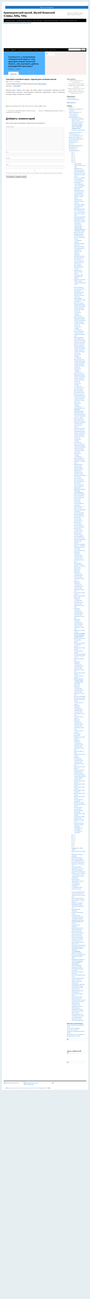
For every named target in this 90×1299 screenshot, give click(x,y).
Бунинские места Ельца (77, 857)
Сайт (7, 164)
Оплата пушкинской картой (73, 99)
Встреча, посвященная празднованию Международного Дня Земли (78, 982)
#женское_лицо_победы (74, 137)
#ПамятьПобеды (72, 147)
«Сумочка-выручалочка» (79, 550)
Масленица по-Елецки (79, 802)
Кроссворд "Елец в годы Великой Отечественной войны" (79, 174)
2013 (72, 843)
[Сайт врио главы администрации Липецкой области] (52, 1083)
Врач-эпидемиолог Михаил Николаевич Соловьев (78, 267)
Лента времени (44, 50)
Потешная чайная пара (79, 171)
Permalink (43, 106)
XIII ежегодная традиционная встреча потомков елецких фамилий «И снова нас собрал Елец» (79, 293)
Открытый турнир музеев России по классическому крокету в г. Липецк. (79, 415)
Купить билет (53, 50)
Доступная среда (37, 20)
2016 (72, 838)
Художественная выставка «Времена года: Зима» (79, 165)
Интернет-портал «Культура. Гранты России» (78, 271)
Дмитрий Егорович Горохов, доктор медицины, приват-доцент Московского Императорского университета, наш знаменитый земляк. (78, 469)
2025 (72, 153)
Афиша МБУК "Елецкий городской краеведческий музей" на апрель (77, 987)
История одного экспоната (75, 132)
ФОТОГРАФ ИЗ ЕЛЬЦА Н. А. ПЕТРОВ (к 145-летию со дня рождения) (79, 210)
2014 (72, 841)
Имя (35, 152)
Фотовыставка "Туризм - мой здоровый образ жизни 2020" (79, 206)
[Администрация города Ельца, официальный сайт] (11, 1082)
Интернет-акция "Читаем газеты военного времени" (79, 640)
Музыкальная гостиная (77, 967)
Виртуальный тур (71, 102)
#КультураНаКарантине (14, 106)
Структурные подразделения (24, 50)
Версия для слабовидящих (47, 7)
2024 (72, 155)
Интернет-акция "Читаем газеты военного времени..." (79, 644)
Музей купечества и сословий (73, 1036)
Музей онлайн (29, 106)
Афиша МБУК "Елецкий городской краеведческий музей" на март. (77, 1011)
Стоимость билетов (71, 98)
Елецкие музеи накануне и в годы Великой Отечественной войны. (79, 179)
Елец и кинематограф (78, 257)
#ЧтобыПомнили (72, 142)
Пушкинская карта (10, 20)
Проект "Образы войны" (79, 595)
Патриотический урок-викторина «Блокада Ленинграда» (79, 824)
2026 (72, 152)
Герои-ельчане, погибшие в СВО (68, 20)
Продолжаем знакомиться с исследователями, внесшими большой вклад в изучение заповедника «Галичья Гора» (79, 556)
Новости (13, 50)
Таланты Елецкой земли (74, 112)
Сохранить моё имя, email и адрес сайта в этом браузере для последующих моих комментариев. (34, 173)
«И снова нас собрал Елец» (77, 1020)
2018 (72, 836)
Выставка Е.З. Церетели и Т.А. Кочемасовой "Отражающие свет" (78, 864)
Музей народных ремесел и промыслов (75, 1034)
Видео (70, 144)
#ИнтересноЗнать (72, 140)
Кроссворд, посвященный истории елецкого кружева (79, 541)
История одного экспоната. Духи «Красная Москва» (78, 519)
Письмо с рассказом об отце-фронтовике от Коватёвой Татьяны (79, 771)
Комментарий (10, 126)
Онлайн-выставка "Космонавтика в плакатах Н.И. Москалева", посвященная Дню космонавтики (77, 882)
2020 (23, 106)
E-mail (35, 158)
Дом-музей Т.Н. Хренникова (73, 1028)
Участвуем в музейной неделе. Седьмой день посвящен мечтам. (31, 79)
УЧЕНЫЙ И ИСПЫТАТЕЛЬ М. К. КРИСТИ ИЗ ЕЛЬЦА (79, 411)
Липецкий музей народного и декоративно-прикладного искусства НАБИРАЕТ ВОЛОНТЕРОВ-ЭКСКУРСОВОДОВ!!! (78, 962)
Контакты (36, 50)
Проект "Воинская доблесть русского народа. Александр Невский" (78, 900)
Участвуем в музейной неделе (78, 130)
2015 (72, 840)
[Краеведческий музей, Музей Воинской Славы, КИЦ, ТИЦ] (45, 29)
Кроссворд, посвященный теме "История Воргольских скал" (79, 477)
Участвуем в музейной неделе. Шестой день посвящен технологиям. (20, 111)
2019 (72, 835)
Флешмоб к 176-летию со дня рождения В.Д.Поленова (79, 567)
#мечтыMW (16, 86)
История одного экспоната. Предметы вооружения (79, 503)
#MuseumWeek (42, 84)
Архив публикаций (73, 150)
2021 (72, 160)
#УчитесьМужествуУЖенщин (75, 139)
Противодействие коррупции (24, 20)
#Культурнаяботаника (79, 232)
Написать (13, 74)
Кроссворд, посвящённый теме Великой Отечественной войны (79, 511)
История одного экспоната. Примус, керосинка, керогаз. (78, 530)
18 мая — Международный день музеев (52, 111)
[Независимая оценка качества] (49, 1088)
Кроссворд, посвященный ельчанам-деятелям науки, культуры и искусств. (77, 939)
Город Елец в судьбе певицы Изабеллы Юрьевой (78, 276)
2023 (72, 157)
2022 (72, 158)
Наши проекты (72, 149)
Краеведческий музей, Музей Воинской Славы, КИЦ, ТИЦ (29, 14)
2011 (72, 846)
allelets (46, 1088)
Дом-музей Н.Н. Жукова (72, 1029)
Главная (7, 50)
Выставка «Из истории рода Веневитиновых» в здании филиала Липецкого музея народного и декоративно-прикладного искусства (79, 251)
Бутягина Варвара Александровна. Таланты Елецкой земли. (79, 300)
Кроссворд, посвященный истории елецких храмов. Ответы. (79, 655)
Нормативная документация (51, 20)
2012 (72, 845)
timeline (70, 107)
